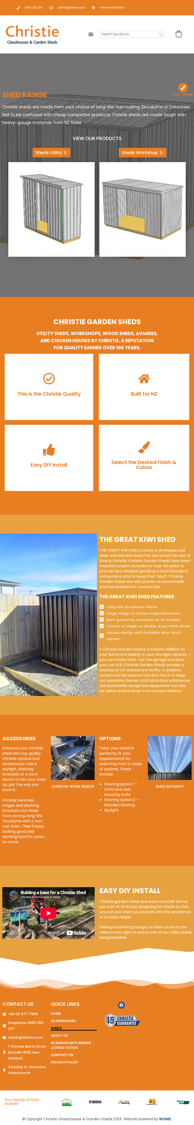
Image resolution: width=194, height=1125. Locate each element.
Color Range (183, 94)
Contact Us (62, 1055)
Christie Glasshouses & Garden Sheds (77, 1119)
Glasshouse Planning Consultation (71, 1045)
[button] (91, 34)
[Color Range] (183, 87)
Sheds (56, 1028)
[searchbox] (131, 34)
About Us (59, 1035)
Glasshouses (63, 1021)
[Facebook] (121, 1005)
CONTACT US (18, 1004)
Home (56, 1013)
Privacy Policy (64, 1062)
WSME (165, 1119)
